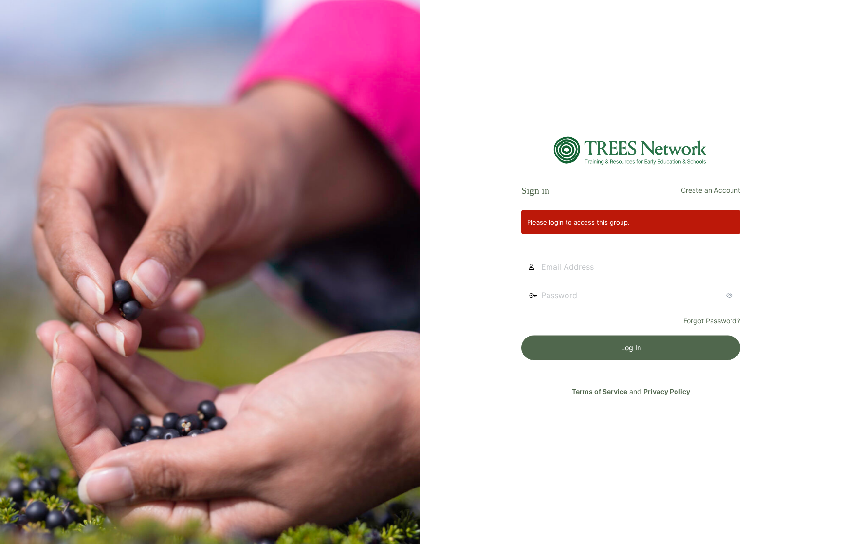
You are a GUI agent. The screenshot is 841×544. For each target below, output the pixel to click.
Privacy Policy (666, 391)
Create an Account (710, 190)
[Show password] (730, 294)
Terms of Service (599, 391)
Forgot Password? (711, 320)
